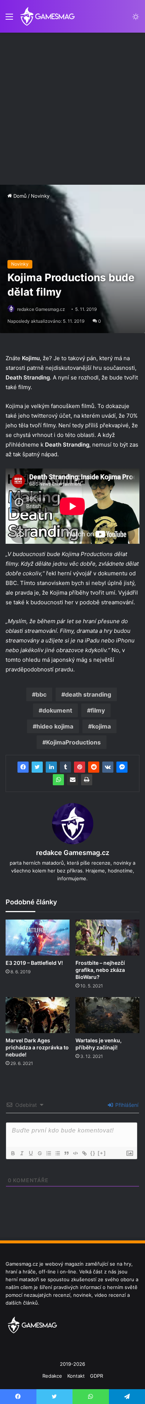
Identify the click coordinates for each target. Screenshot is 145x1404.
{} (93, 1153)
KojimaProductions (73, 742)
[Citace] (66, 1153)
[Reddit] (93, 767)
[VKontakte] (107, 767)
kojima (101, 726)
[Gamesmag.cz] (47, 16)
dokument (57, 710)
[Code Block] (75, 1153)
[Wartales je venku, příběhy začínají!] (107, 1015)
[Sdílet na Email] (72, 779)
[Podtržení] (30, 1153)
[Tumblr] (65, 767)
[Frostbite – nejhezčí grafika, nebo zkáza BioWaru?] (107, 938)
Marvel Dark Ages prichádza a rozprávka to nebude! (37, 1047)
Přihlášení (126, 1105)
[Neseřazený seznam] (57, 1153)
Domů (19, 196)
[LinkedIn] (51, 767)
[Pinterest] (79, 767)
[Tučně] (12, 1153)
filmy (98, 710)
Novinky (40, 196)
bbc (41, 694)
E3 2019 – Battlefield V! (34, 963)
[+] (102, 1153)
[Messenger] (122, 767)
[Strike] (39, 1153)
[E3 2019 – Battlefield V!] (38, 938)
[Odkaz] (84, 1153)
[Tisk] (86, 779)
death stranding (88, 694)
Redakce (52, 1376)
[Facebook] (23, 767)
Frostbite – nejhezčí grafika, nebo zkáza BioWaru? (100, 970)
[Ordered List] (48, 1153)
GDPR (96, 1376)
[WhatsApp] (58, 779)
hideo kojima (54, 726)
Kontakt (76, 1376)
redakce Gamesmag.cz (41, 309)
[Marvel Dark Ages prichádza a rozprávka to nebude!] (38, 1015)
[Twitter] (37, 767)
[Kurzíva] (21, 1153)
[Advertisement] (72, 108)
